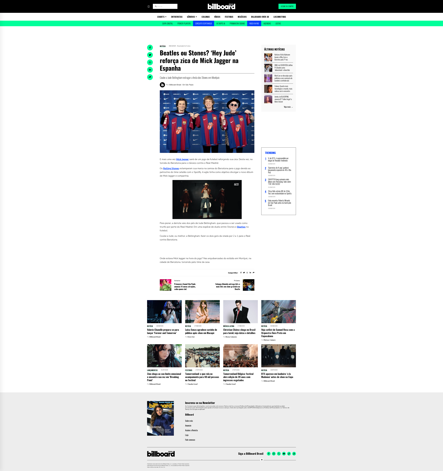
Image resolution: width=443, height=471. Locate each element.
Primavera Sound (237, 23)
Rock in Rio (254, 23)
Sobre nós (189, 420)
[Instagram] (274, 454)
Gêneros (191, 16)
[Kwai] (294, 454)
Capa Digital (167, 23)
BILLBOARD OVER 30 (260, 16)
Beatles (241, 226)
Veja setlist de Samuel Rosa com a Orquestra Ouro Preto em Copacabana (278, 333)
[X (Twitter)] (279, 454)
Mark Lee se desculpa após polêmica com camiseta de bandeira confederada (283, 78)
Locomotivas (280, 16)
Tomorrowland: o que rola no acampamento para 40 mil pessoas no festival (202, 377)
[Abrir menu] (148, 6)
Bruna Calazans (231, 337)
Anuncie (188, 425)
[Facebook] (269, 454)
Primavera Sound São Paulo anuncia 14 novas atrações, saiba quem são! (185, 287)
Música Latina (228, 326)
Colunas (206, 16)
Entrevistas (176, 16)
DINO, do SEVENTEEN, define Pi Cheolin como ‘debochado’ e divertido (284, 67)
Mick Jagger (182, 159)
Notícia (163, 46)
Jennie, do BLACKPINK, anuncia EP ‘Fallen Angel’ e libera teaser (283, 99)
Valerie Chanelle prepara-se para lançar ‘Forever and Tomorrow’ (163, 331)
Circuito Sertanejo (203, 23)
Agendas (267, 23)
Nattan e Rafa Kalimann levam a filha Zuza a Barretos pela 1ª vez (282, 57)
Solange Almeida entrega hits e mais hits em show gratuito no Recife (227, 287)
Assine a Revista (191, 430)
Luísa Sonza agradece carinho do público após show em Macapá (201, 331)
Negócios (242, 16)
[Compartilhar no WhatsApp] (150, 62)
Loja (186, 434)
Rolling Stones (171, 168)
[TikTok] (289, 454)
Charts (160, 16)
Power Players (184, 23)
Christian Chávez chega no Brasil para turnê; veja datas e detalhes (239, 331)
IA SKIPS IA (220, 23)
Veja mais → (288, 106)
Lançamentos (152, 370)
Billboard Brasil (155, 337)
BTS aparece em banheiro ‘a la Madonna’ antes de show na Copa (277, 375)
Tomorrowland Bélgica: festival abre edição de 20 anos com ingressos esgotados (238, 377)
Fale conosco (190, 439)
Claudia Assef (193, 384)
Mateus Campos (269, 340)
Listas (278, 23)
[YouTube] (284, 454)
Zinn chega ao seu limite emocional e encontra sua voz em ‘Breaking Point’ (164, 377)
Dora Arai (191, 337)
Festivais (229, 16)
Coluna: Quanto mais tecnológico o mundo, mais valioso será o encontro (283, 88)
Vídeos (217, 16)
